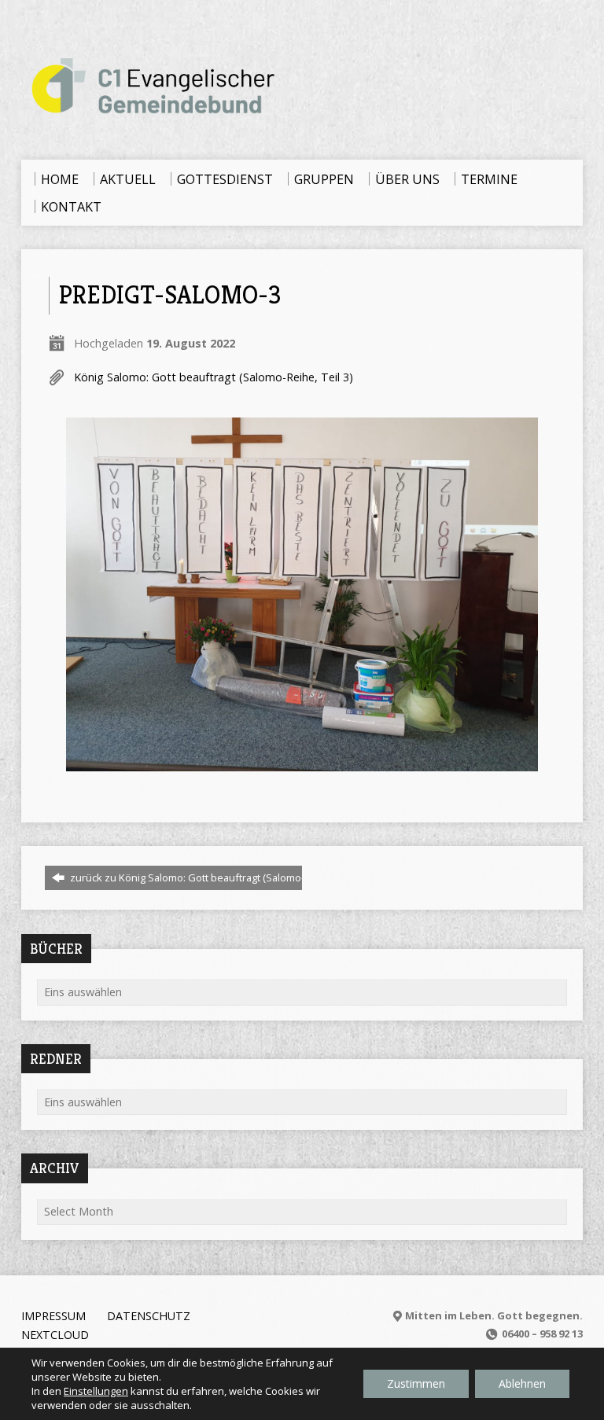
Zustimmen (416, 1383)
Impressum (53, 1315)
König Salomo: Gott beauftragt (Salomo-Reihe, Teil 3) (213, 377)
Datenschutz (148, 1315)
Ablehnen (522, 1383)
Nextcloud (55, 1334)
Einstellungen (96, 1391)
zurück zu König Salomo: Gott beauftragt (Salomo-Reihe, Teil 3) (215, 877)
